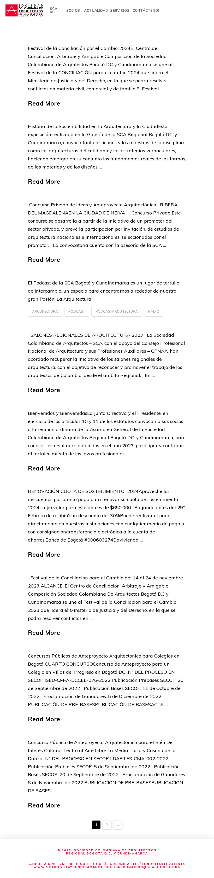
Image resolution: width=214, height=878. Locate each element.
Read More (44, 103)
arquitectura (45, 311)
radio (153, 311)
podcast (76, 311)
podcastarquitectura (117, 311)
